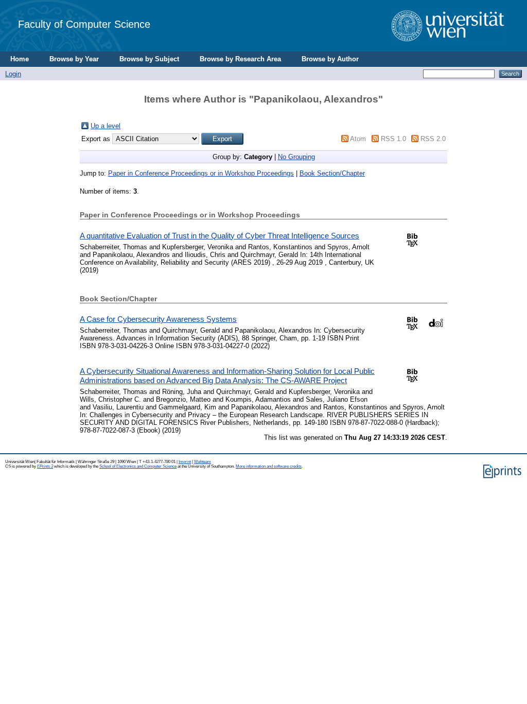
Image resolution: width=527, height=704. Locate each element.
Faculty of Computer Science (84, 24)
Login (13, 74)
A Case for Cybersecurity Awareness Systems (158, 319)
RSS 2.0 (433, 139)
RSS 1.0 (393, 139)
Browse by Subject (149, 59)
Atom (358, 139)
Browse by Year (74, 59)
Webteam (202, 461)
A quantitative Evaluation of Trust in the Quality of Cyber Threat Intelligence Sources (219, 235)
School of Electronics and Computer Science (138, 466)
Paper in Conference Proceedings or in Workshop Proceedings (201, 173)
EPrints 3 (45, 466)
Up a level (105, 126)
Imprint (185, 461)
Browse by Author (330, 59)
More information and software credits (269, 466)
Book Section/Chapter (332, 173)
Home (19, 59)
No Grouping (296, 157)
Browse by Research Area (240, 59)
